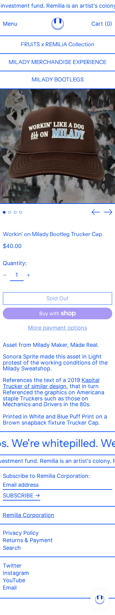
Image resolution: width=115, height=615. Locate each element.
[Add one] (28, 275)
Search (12, 548)
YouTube (14, 580)
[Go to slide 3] (15, 212)
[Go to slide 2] (9, 212)
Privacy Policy (21, 533)
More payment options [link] (57, 328)
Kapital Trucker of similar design (51, 383)
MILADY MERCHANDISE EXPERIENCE (57, 62)
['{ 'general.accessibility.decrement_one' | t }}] (5, 275)
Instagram (16, 573)
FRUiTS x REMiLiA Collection (57, 44)
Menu (10, 24)
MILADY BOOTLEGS (58, 79)
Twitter (12, 566)
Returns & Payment (28, 540)
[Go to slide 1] (4, 212)
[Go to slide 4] (20, 212)
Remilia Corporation (28, 515)
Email (10, 588)
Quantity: (15, 263)
